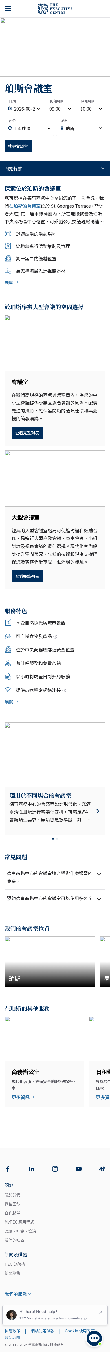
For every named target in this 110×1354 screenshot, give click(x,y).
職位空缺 (12, 1203)
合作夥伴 (12, 1213)
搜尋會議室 (18, 146)
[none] (24, 108)
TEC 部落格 (15, 1264)
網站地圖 (12, 1337)
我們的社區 (14, 1240)
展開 (9, 282)
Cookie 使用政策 (80, 1331)
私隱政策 (12, 1331)
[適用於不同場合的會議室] (55, 811)
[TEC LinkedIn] (31, 1168)
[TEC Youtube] (78, 1168)
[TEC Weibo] (102, 1168)
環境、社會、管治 (20, 1231)
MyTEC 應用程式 (19, 1222)
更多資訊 (21, 1097)
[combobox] (80, 128)
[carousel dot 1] (53, 839)
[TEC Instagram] (55, 1168)
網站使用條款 (42, 1331)
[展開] (8, 8)
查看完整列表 (27, 432)
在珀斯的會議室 (25, 205)
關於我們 (12, 1194)
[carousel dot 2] (57, 839)
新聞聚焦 (12, 1273)
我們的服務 (16, 1294)
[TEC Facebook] (8, 1168)
